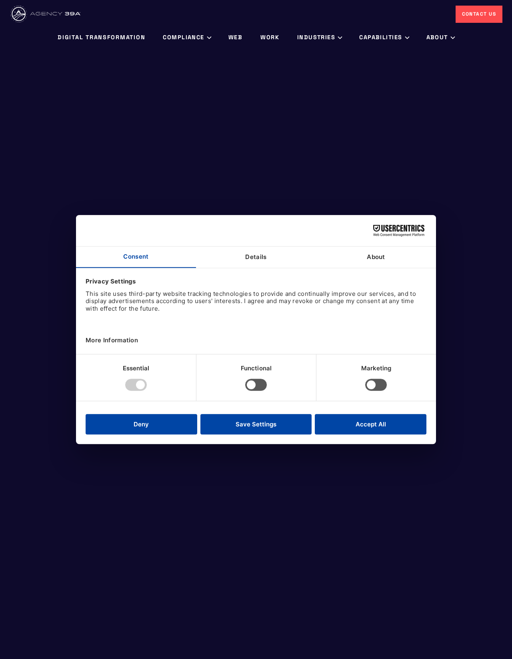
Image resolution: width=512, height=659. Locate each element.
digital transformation (101, 37)
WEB (235, 37)
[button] (186, 37)
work (270, 37)
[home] (46, 14)
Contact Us (479, 14)
